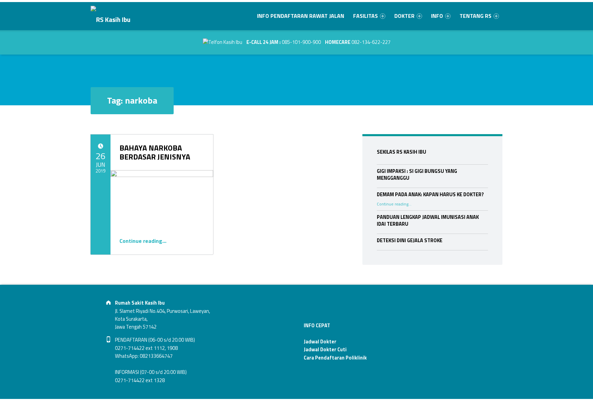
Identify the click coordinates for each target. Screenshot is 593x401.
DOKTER (404, 16)
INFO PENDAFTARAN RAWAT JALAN (300, 16)
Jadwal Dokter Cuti (325, 349)
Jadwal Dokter (320, 341)
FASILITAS (365, 16)
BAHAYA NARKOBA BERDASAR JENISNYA (154, 152)
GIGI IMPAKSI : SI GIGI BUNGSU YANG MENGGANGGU (417, 174)
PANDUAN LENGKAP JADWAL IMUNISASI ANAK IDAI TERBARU (428, 220)
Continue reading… (142, 241)
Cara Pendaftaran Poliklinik (335, 358)
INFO (437, 16)
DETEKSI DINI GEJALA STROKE (409, 240)
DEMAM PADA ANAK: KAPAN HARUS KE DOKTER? (430, 194)
